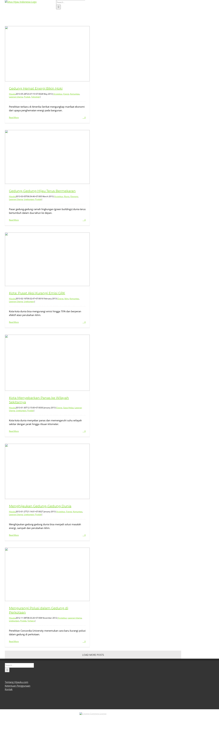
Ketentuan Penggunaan (17, 685)
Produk (27, 96)
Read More (14, 117)
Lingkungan (29, 199)
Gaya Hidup (68, 407)
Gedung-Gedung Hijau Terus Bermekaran (42, 191)
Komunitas (75, 94)
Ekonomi (74, 196)
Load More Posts (93, 654)
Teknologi (35, 96)
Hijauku (12, 94)
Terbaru (31, 620)
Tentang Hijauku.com (16, 682)
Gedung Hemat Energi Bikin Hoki (36, 88)
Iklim (66, 298)
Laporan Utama (16, 96)
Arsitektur (58, 94)
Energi (66, 94)
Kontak (9, 689)
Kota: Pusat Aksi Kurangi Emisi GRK (37, 293)
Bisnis (66, 196)
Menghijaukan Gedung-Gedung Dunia (40, 506)
